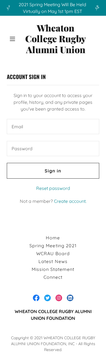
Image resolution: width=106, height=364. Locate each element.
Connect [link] (53, 277)
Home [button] (53, 238)
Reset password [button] (53, 188)
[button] (12, 38)
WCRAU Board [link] (53, 253)
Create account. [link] (70, 201)
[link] (55, 39)
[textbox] (53, 126)
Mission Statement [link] (53, 269)
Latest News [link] (52, 261)
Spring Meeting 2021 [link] (52, 245)
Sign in (53, 171)
